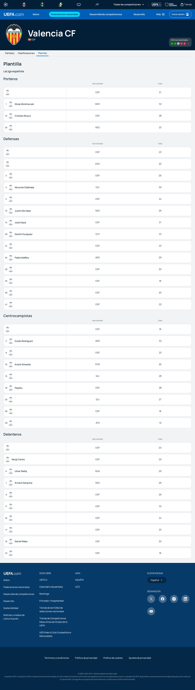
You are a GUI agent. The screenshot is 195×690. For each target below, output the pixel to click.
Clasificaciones (26, 53)
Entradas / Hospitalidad (51, 600)
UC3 (77, 586)
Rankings (44, 593)
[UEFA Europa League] (24, 4)
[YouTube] (151, 614)
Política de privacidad (86, 657)
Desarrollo (8, 601)
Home (13, 14)
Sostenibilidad (10, 608)
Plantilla (42, 53)
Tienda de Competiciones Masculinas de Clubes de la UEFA (53, 622)
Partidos (9, 53)
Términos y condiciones (56, 657)
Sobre (6, 580)
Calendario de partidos (51, 586)
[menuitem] (38, 14)
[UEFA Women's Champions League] (79, 4)
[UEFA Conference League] (42, 4)
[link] (36, 14)
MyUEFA (79, 579)
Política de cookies (113, 657)
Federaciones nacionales (16, 587)
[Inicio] (12, 573)
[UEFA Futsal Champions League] (97, 4)
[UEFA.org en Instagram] (174, 602)
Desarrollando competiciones (18, 594)
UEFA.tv (43, 579)
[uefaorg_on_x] (151, 602)
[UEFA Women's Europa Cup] (60, 4)
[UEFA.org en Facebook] (163, 602)
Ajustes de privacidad (140, 657)
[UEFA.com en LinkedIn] (185, 602)
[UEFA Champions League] (5, 4)
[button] (160, 14)
